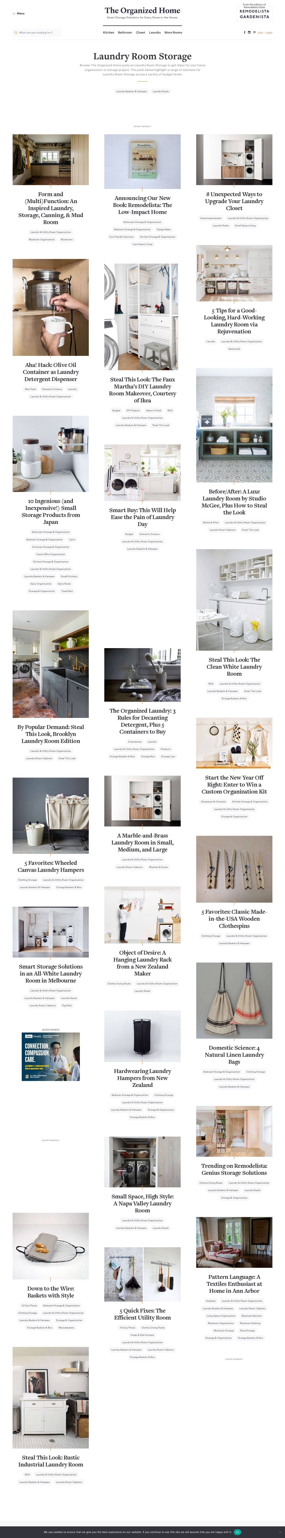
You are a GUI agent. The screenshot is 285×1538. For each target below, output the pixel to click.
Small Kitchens (69, 576)
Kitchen (108, 32)
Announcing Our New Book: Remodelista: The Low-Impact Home (142, 206)
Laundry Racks (161, 91)
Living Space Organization (221, 1316)
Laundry (155, 32)
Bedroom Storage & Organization (132, 229)
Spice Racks (64, 584)
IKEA (170, 410)
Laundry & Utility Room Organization (50, 232)
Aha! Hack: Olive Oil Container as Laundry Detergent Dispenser (51, 372)
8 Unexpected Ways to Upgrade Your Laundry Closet (234, 202)
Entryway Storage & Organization (50, 547)
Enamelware (135, 742)
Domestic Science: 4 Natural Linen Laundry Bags (234, 1055)
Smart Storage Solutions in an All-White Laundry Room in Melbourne (51, 974)
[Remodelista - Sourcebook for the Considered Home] (254, 11)
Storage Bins (148, 756)
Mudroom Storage (224, 1330)
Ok (237, 1532)
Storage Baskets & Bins (234, 698)
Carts (72, 539)
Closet (140, 32)
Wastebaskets (66, 1328)
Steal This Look (160, 425)
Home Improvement (211, 218)
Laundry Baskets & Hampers (131, 91)
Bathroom (125, 32)
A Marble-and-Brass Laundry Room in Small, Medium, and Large (142, 843)
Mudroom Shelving (250, 1323)
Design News (164, 229)
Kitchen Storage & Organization (157, 237)
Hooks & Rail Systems (142, 1335)
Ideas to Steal (153, 410)
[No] (280, 1532)
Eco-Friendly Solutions (122, 237)
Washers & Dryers (158, 867)
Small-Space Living (245, 225)
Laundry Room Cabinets (223, 530)
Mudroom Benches (252, 1316)
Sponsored (234, 349)
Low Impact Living (142, 244)
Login (268, 32)
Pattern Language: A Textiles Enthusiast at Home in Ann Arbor (234, 1284)
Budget (116, 410)
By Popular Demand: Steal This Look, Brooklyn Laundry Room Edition (50, 735)
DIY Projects (133, 410)
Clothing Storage (27, 880)
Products (166, 749)
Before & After (211, 522)
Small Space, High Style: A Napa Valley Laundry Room (142, 1204)
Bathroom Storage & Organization (142, 222)
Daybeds (211, 1301)
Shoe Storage (247, 1330)
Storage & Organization (42, 591)
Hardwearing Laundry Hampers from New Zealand (142, 1079)
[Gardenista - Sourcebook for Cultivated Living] (254, 16)
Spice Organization (41, 584)
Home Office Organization (50, 554)
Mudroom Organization (42, 239)
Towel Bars (67, 591)
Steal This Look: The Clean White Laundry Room (234, 667)
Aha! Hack (30, 389)
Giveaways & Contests (213, 801)
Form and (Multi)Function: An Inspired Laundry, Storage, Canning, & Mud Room (50, 209)
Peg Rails (67, 1005)
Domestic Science (52, 389)
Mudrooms (67, 239)
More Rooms (173, 32)
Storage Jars (168, 756)
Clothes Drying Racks (119, 983)
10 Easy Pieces (29, 1305)
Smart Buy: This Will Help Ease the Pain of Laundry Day (142, 518)
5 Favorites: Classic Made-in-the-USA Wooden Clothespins (234, 919)
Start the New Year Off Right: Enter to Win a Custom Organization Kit (234, 785)
